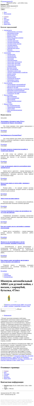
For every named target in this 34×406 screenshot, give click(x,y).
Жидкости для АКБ (12, 87)
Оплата (6, 21)
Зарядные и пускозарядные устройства (18, 89)
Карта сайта (7, 24)
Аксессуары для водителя (14, 62)
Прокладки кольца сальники (15, 37)
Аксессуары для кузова (13, 63)
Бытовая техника (12, 68)
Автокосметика (11, 56)
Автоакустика (11, 54)
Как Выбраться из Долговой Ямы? (11, 135)
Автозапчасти (8, 30)
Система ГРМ (11, 39)
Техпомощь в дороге (13, 80)
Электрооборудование (13, 51)
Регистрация (7, 13)
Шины (9, 111)
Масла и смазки (8, 95)
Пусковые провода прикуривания (16, 92)
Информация (7, 315)
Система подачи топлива (14, 43)
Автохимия (10, 59)
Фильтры (9, 49)
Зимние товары (11, 74)
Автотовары (7, 52)
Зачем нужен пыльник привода (10, 198)
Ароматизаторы (11, 66)
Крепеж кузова (11, 36)
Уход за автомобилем (13, 81)
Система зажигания (12, 40)
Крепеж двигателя (12, 34)
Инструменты (11, 75)
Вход (5, 12)
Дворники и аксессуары (14, 71)
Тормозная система (12, 46)
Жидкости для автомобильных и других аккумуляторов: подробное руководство (13, 242)
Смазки (9, 102)
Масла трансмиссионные (14, 101)
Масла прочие (11, 99)
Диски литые (11, 108)
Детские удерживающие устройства (17, 72)
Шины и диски (8, 104)
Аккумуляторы (8, 83)
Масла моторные (12, 96)
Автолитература (11, 57)
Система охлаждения (13, 42)
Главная (6, 16)
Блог (5, 18)
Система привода (12, 45)
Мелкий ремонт (11, 77)
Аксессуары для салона (13, 65)
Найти (2, 9)
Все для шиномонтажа (13, 105)
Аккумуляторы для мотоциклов (16, 86)
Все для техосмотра (12, 69)
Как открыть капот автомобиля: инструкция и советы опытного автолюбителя (15, 261)
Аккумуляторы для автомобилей (16, 84)
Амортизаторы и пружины (14, 31)
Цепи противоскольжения (14, 110)
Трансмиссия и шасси (13, 48)
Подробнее (4, 130)
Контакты (6, 22)
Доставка (6, 19)
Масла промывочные (13, 98)
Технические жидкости (13, 78)
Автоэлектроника (12, 60)
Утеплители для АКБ (13, 93)
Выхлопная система (12, 33)
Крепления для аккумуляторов (15, 90)
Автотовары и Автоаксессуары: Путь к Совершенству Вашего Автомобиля (12, 122)
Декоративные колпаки (13, 107)
